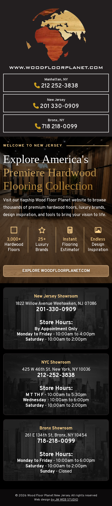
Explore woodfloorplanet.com (56, 271)
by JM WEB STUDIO (64, 500)
